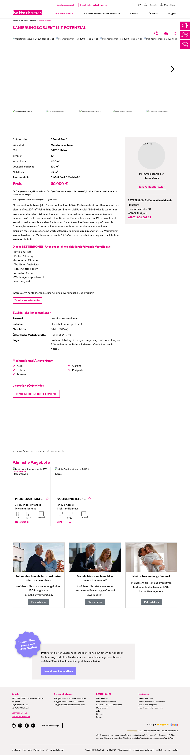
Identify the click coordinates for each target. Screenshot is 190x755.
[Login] (145, 5)
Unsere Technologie (50, 725)
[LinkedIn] (13, 725)
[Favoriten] (139, 5)
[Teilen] (155, 33)
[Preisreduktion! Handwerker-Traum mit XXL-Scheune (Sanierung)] (31, 496)
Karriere (134, 13)
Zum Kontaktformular (27, 300)
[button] (172, 69)
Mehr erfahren (38, 601)
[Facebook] (26, 725)
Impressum (27, 749)
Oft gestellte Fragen (63, 694)
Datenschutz (38, 749)
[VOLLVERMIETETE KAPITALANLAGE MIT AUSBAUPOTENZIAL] (74, 496)
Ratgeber (172, 13)
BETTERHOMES (103, 694)
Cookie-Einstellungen (55, 749)
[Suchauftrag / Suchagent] (133, 5)
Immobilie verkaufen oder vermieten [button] (101, 13)
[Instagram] (20, 725)
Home (15, 20)
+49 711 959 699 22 (20, 713)
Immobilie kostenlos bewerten (93, 5)
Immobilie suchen (28, 20)
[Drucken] (166, 33)
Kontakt (153, 4)
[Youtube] (33, 725)
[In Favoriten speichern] (175, 33)
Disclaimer (16, 749)
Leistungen (143, 694)
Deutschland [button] (170, 4)
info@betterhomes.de (21, 716)
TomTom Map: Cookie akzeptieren (36, 393)
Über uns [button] (153, 13)
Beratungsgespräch (65, 5)
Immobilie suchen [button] (64, 13)
